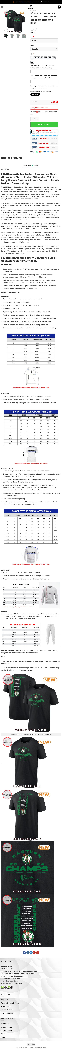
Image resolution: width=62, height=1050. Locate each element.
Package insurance (37, 86)
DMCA (3, 1034)
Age (32, 37)
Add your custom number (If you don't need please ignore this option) (43, 77)
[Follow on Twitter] (30, 952)
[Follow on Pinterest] (34, 952)
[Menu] (2, 7)
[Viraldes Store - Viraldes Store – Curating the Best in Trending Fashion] (31, 7)
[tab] (5, 169)
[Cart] (59, 7)
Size (32, 54)
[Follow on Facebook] (24, 952)
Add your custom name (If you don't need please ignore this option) (42, 67)
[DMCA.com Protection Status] (7, 987)
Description (5, 169)
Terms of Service (7, 1010)
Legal (3, 1037)
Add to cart (44, 124)
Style (32, 45)
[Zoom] (6, 30)
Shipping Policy (6, 1027)
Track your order (7, 1013)
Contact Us (5, 1024)
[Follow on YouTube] (37, 952)
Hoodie (33, 11)
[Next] (23, 21)
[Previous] (6, 21)
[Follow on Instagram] (27, 952)
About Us (4, 1000)
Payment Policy (6, 1031)
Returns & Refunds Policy (10, 1003)
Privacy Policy (6, 1006)
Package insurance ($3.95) (41, 91)
